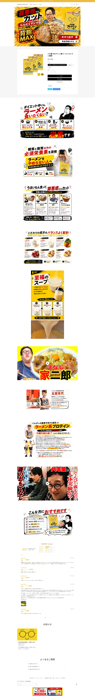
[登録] (36, 684)
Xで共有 (50, 89)
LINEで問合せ (62, 678)
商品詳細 (50, 85)
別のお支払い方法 (59, 81)
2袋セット (70, 64)
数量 (48, 69)
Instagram (57, 678)
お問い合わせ (32, 678)
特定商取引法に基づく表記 (49, 678)
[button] (72, 4)
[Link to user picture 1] (23, 603)
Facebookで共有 (56, 89)
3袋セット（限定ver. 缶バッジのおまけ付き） (57, 64)
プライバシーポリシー (40, 678)
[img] (23, 558)
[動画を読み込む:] (47, 363)
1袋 (49, 67)
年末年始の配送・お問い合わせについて (26, 643)
